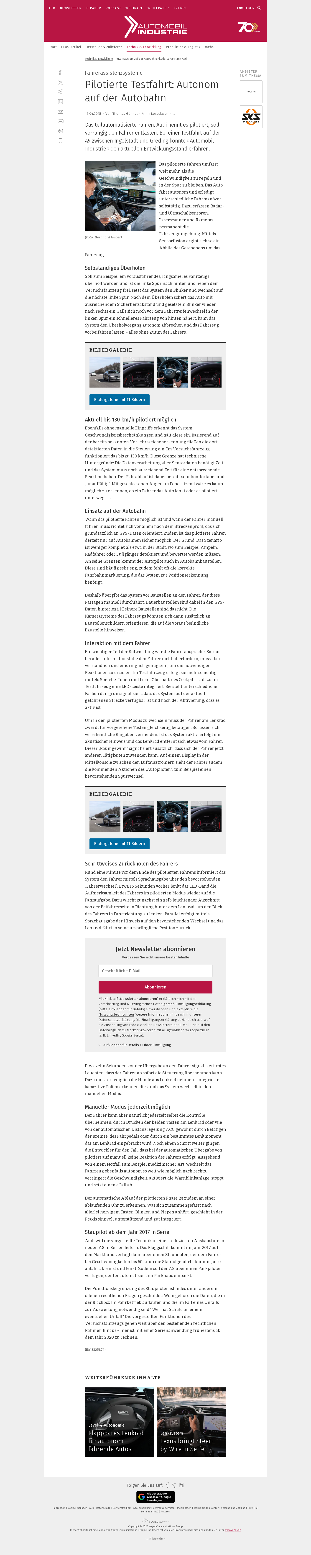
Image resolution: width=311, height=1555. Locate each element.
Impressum (59, 1507)
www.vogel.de (233, 1530)
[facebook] (60, 72)
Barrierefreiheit (122, 1507)
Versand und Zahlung (233, 1507)
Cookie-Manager (77, 1507)
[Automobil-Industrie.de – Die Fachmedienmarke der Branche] (52, 46)
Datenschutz (103, 1507)
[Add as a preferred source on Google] (155, 1497)
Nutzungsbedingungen (116, 1014)
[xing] (60, 92)
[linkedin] (60, 102)
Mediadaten (184, 1507)
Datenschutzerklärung (116, 1020)
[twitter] (60, 82)
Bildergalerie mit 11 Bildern (119, 399)
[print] (60, 121)
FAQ (156, 1511)
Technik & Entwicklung (144, 47)
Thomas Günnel (125, 114)
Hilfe (251, 1507)
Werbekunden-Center (206, 1507)
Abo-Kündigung (142, 1507)
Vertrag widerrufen (164, 1507)
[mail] (60, 111)
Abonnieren (155, 987)
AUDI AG (251, 91)
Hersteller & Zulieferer (104, 47)
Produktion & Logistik (183, 47)
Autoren (165, 1511)
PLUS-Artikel (71, 47)
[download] (60, 131)
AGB (91, 1507)
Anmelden (246, 8)
